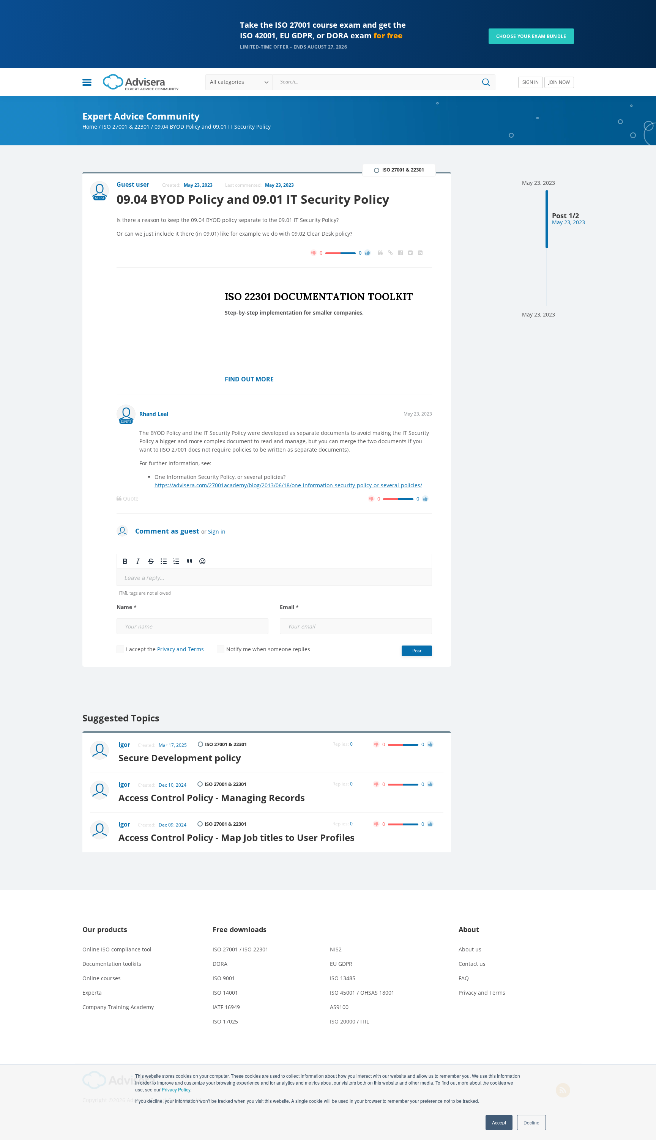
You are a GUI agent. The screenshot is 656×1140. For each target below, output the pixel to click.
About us (470, 949)
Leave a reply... (144, 577)
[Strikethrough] (150, 561)
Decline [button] (531, 1122)
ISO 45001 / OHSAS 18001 (362, 992)
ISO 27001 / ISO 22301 (240, 949)
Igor (124, 744)
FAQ (464, 978)
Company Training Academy (118, 1007)
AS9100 (339, 1007)
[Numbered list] (176, 561)
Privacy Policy (176, 1089)
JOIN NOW (559, 82)
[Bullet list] (163, 561)
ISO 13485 (342, 978)
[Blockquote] (189, 561)
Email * (289, 607)
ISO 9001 (224, 978)
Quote (130, 498)
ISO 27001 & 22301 (126, 126)
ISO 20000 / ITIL (349, 1021)
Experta (92, 992)
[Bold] (124, 561)
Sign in (217, 531)
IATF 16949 (226, 1007)
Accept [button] (499, 1122)
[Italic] (137, 561)
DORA (220, 963)
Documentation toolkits (111, 963)
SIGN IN (530, 82)
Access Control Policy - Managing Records (211, 797)
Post (416, 650)
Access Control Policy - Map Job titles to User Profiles (236, 837)
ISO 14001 (225, 992)
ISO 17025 (225, 1021)
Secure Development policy (179, 757)
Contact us (472, 963)
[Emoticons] (202, 561)
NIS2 (336, 949)
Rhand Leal (153, 413)
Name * (127, 607)
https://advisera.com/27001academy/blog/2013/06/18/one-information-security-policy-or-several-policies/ (288, 485)
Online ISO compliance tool (116, 949)
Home (89, 126)
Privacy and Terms (180, 649)
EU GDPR (341, 963)
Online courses (101, 978)
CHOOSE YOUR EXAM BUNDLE (531, 36)
